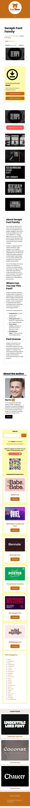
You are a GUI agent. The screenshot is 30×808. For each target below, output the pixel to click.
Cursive (10, 670)
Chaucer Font (15, 788)
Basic (9, 659)
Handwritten (11, 685)
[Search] (23, 435)
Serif (9, 692)
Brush (9, 663)
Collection (11, 666)
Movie (9, 687)
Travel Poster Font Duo (15, 584)
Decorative (11, 671)
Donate (9, 417)
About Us (18, 800)
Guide (9, 683)
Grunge (10, 682)
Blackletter (11, 661)
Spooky (10, 696)
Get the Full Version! (15, 98)
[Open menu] (15, 16)
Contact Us (10, 802)
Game (9, 678)
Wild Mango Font (15, 642)
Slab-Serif (10, 694)
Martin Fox (12, 41)
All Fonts (11, 36)
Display (17, 36)
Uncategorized (12, 699)
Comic (10, 668)
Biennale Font (15, 555)
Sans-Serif (11, 689)
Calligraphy (11, 664)
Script (9, 690)
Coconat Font (15, 762)
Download (15, 499)
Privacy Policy (11, 800)
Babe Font (15, 495)
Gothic (10, 680)
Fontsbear (17, 796)
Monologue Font (15, 613)
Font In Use (11, 677)
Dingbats (10, 673)
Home (6, 36)
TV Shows (10, 697)
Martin (10, 400)
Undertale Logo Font (15, 737)
